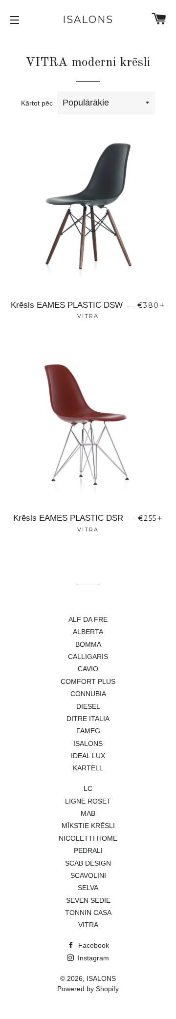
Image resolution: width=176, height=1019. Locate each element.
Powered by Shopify (88, 989)
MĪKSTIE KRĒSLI (88, 825)
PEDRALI (88, 850)
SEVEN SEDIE (88, 900)
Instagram (92, 958)
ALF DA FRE (88, 619)
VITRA (88, 925)
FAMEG (88, 731)
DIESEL (88, 706)
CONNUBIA (88, 694)
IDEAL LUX (88, 756)
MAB (88, 813)
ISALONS (88, 19)
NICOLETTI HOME (88, 838)
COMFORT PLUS (88, 681)
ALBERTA (88, 632)
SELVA (88, 888)
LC (88, 788)
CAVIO (88, 669)
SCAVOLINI (88, 875)
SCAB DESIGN (88, 863)
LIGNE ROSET (88, 801)
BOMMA (88, 644)
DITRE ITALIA (88, 718)
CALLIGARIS (88, 656)
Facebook (92, 945)
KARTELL (88, 768)
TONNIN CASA (88, 912)
